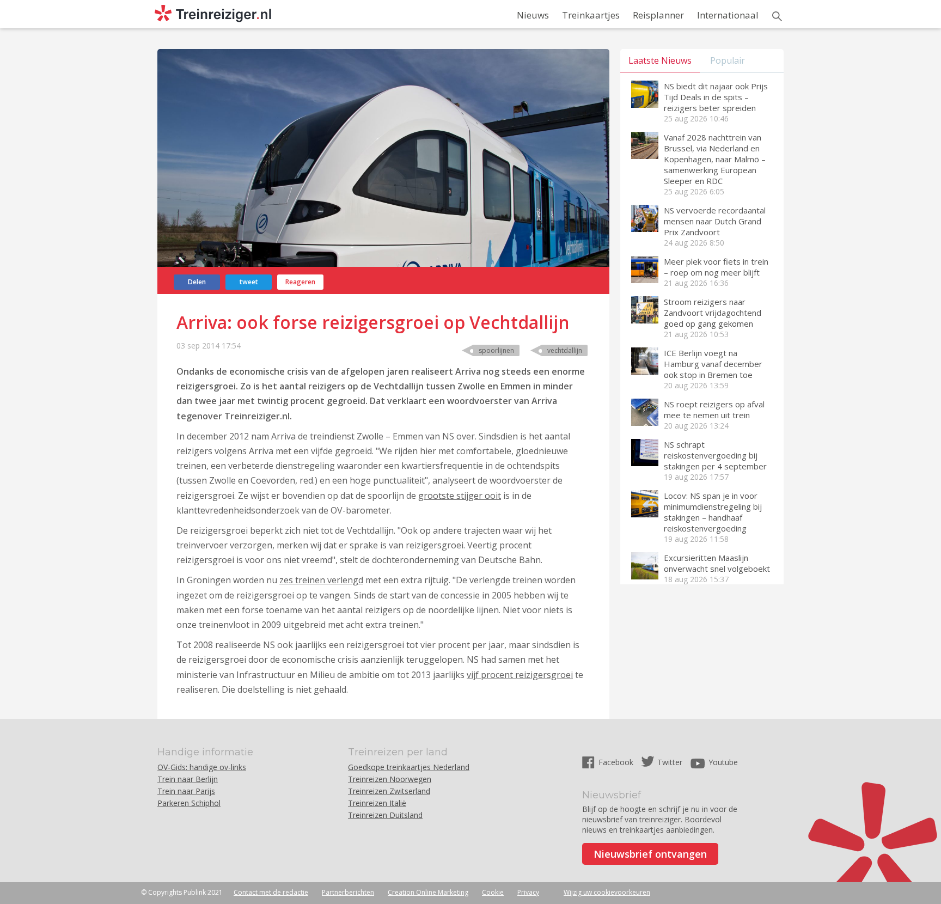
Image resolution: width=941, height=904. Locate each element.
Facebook (617, 762)
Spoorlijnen (496, 350)
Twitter (669, 762)
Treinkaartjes (591, 15)
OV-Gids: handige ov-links (201, 767)
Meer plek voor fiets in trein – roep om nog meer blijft (716, 267)
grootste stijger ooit (459, 496)
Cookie (493, 892)
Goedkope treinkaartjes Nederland (408, 767)
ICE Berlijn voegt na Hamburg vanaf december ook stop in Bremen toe (713, 363)
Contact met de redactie (271, 892)
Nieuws (533, 15)
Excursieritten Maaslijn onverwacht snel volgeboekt (717, 563)
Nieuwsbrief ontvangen (650, 853)
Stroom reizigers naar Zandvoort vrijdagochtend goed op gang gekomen (712, 312)
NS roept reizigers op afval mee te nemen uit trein (714, 409)
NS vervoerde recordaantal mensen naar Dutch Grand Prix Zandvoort (715, 221)
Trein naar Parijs (186, 791)
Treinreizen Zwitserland (389, 791)
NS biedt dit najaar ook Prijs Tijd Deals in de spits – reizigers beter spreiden (716, 97)
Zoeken (777, 16)
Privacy (528, 892)
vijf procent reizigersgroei (520, 675)
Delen (197, 281)
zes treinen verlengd (321, 580)
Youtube (723, 762)
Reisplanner (658, 15)
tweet (249, 281)
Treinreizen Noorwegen (389, 779)
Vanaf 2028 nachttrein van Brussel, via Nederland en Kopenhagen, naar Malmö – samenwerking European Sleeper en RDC (715, 159)
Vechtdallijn (564, 350)
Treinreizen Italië (377, 803)
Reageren (300, 281)
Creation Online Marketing (428, 892)
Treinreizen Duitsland (385, 815)
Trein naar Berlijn (187, 779)
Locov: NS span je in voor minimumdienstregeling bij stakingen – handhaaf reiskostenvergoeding (713, 512)
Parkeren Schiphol (189, 803)
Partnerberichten (348, 892)
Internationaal (728, 15)
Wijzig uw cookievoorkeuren (607, 892)
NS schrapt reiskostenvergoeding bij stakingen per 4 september (715, 455)
